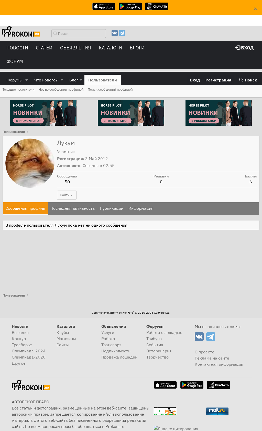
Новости (17, 48)
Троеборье (22, 344)
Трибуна (154, 338)
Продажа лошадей (119, 357)
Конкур (19, 338)
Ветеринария (159, 350)
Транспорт (111, 344)
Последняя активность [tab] (72, 208)
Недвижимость (115, 350)
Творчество (157, 357)
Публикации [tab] (111, 208)
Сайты (63, 344)
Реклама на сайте (212, 358)
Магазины (66, 338)
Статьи (44, 48)
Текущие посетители (19, 89)
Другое (19, 363)
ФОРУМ (14, 61)
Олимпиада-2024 (29, 350)
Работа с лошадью (164, 332)
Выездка (20, 332)
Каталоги (110, 48)
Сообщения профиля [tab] (25, 208)
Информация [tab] (141, 208)
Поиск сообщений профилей (110, 89)
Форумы (14, 79)
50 (67, 182)
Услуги (107, 332)
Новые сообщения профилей (61, 89)
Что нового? (46, 79)
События (154, 344)
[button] (26, 80)
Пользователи (102, 79)
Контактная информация (219, 364)
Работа (108, 338)
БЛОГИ (137, 48)
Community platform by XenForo (131, 312)
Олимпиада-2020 (29, 357)
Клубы (63, 332)
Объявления (75, 48)
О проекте (204, 351)
